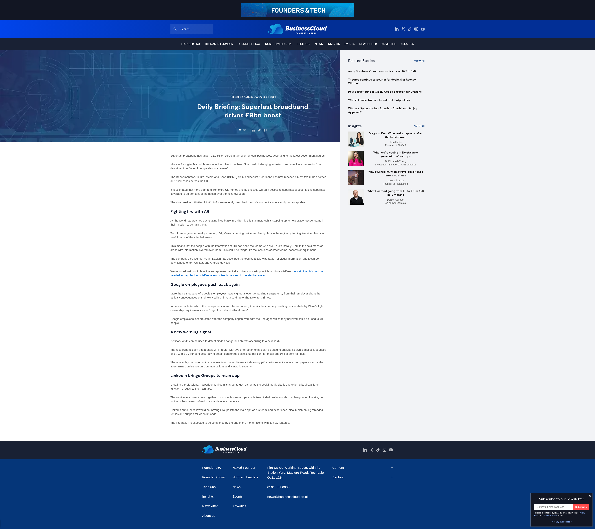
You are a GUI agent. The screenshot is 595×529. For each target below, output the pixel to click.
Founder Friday (249, 44)
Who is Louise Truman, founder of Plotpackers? (379, 100)
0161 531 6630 (278, 487)
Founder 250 (190, 44)
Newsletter (368, 44)
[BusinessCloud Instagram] (416, 29)
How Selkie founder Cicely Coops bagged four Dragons (385, 91)
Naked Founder (243, 467)
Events (349, 44)
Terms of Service (551, 515)
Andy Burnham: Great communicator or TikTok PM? (382, 71)
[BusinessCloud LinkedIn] (397, 29)
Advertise (388, 44)
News (319, 44)
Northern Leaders (278, 44)
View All (419, 61)
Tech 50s (303, 44)
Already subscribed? (562, 522)
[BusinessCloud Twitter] (403, 29)
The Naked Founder (219, 44)
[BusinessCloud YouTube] (423, 29)
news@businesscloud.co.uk (288, 496)
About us (407, 44)
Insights (334, 44)
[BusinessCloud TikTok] (410, 29)
